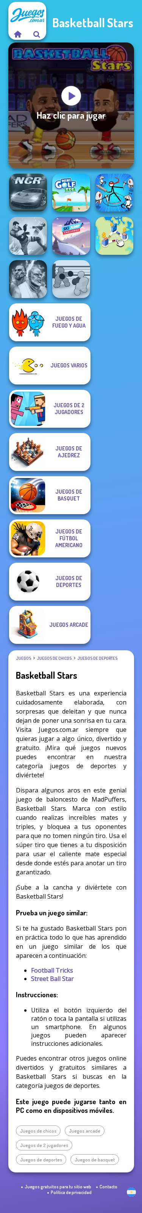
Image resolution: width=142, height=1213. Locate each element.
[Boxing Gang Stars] (71, 279)
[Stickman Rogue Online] (114, 193)
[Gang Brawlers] (28, 236)
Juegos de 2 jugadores (44, 1145)
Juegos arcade (84, 1131)
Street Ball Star (52, 978)
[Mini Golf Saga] (71, 193)
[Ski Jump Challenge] (71, 236)
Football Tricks (52, 970)
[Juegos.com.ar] (17, 34)
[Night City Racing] (28, 193)
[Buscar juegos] (36, 34)
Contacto (108, 1186)
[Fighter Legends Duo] (28, 279)
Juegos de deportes (97, 658)
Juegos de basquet (95, 1160)
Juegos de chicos (54, 658)
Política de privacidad (71, 1192)
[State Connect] (114, 236)
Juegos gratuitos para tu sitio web (58, 1186)
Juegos (23, 658)
